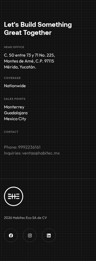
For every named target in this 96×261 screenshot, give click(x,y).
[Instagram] (30, 235)
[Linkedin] (48, 235)
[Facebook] (11, 235)
